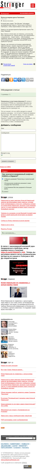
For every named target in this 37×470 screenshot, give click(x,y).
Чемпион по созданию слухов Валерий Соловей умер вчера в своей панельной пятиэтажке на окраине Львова (18, 214)
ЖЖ (23, 252)
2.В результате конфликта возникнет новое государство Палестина (17, 184)
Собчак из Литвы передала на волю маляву (15, 220)
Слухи (14, 446)
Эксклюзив (6, 446)
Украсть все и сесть (7, 225)
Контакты (25, 447)
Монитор (23, 446)
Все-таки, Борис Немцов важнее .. (12, 369)
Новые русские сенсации (9, 365)
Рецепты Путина (6, 229)
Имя (2, 128)
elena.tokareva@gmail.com (10, 460)
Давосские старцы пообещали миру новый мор (16, 415)
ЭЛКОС (24, 463)
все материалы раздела (27, 13)
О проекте (17, 447)
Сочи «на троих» (28, 64)
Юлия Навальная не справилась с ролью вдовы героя (15, 284)
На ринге (5, 444)
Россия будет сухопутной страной (9, 64)
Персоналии (6, 447)
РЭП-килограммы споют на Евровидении (14, 420)
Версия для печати (8, 20)
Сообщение (5, 133)
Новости (25, 444)
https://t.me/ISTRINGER (10, 252)
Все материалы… (9, 233)
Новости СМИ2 (5, 167)
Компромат (15, 444)
